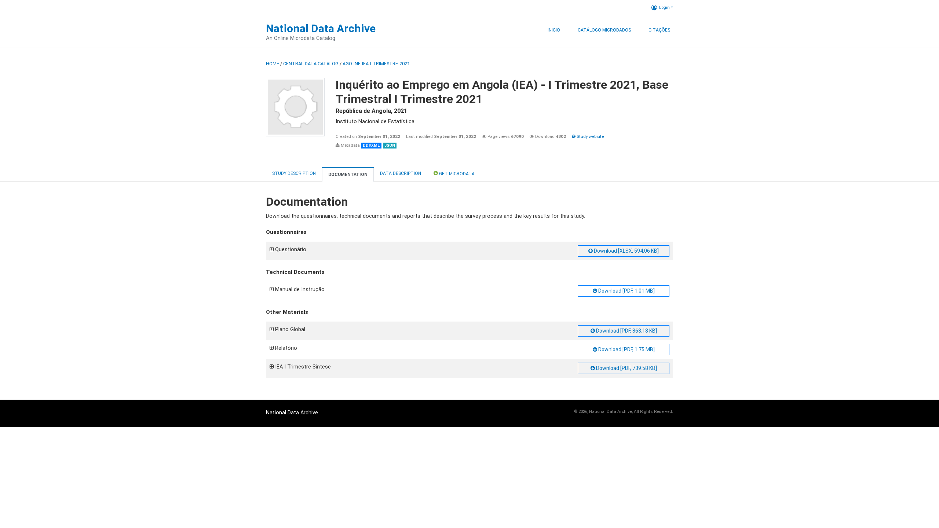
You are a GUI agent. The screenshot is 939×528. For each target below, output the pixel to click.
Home (272, 63)
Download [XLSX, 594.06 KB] (626, 251)
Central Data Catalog (311, 63)
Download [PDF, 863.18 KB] (626, 331)
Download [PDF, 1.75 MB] (626, 349)
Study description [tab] (294, 173)
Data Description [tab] (400, 173)
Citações (659, 30)
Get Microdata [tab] (456, 173)
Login (664, 7)
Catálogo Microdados (604, 30)
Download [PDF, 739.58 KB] (626, 368)
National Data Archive (321, 28)
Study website (590, 136)
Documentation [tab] (348, 174)
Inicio (554, 30)
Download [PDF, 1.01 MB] (626, 291)
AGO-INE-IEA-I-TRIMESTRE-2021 (376, 63)
